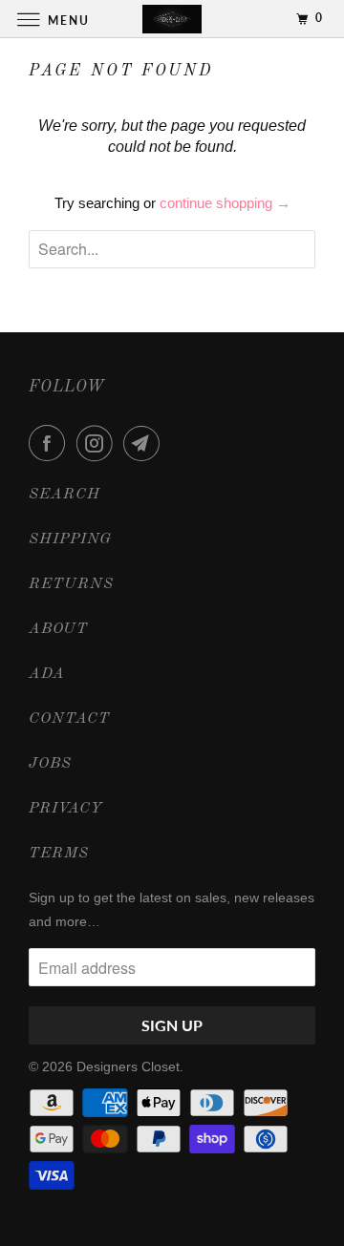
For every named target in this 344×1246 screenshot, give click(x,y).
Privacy (66, 808)
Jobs (50, 763)
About (58, 629)
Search (64, 494)
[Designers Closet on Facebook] (51, 443)
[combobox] (172, 249)
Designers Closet (128, 1066)
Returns (71, 584)
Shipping (70, 539)
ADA (47, 674)
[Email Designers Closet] (145, 443)
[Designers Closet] (172, 18)
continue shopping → (225, 203)
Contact (69, 719)
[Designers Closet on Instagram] (98, 443)
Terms (59, 853)
